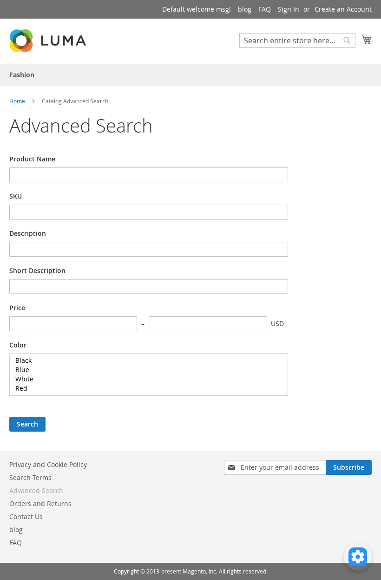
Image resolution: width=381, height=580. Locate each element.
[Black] (145, 360)
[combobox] (297, 40)
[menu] (190, 75)
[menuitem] (22, 75)
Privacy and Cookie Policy (48, 464)
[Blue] (145, 369)
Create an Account (343, 9)
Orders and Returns (40, 503)
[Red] (145, 388)
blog (244, 9)
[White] (145, 379)
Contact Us (26, 516)
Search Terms (30, 477)
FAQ (264, 9)
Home (17, 101)
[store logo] (48, 40)
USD (277, 323)
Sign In (288, 9)
